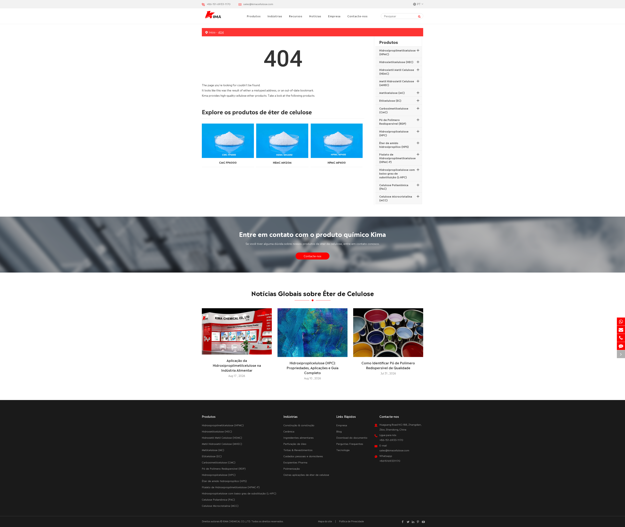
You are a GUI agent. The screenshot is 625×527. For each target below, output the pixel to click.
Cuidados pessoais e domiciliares (303, 456)
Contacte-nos (357, 16)
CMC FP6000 (228, 162)
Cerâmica (288, 431)
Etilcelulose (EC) (390, 100)
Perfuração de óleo (294, 443)
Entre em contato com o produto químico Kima (312, 233)
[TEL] (621, 338)
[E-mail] (621, 330)
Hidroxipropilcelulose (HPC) (394, 133)
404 (221, 32)
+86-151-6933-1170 (218, 4)
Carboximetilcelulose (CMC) (393, 110)
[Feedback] (621, 346)
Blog (339, 431)
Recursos (295, 16)
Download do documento (351, 437)
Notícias (315, 16)
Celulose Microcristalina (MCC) (395, 198)
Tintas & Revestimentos (297, 450)
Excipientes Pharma (295, 462)
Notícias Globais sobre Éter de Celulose (312, 292)
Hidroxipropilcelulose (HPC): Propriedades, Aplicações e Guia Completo (312, 367)
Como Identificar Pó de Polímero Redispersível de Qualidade (388, 365)
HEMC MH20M (282, 162)
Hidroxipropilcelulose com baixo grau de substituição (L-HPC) (397, 173)
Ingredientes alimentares (298, 437)
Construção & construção (298, 425)
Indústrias (274, 16)
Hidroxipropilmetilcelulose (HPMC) (397, 52)
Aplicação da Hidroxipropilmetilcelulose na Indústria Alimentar (237, 365)
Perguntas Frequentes (349, 443)
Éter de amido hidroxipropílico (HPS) (394, 144)
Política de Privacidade (351, 521)
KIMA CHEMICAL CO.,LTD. (237, 521)
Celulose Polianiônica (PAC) (393, 187)
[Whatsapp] (621, 322)
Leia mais (236, 351)
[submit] (419, 16)
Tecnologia (342, 450)
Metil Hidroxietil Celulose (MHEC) (396, 83)
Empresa (334, 16)
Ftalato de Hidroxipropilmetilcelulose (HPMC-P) (397, 158)
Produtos (254, 16)
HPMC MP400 (337, 162)
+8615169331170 (389, 460)
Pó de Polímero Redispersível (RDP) (392, 121)
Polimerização (291, 468)
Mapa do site (325, 521)
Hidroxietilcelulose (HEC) (396, 62)
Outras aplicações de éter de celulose (306, 474)
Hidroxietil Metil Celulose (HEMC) (396, 71)
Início (212, 32)
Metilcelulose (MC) (392, 93)
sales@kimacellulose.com (258, 4)
